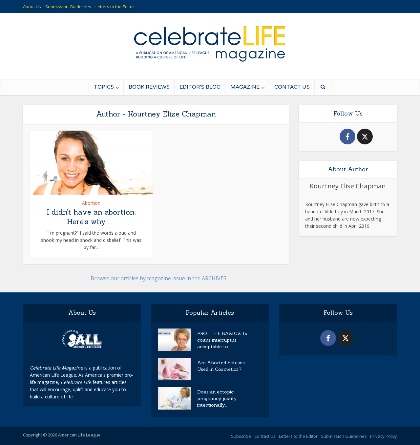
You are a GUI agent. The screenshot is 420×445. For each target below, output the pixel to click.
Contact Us (292, 86)
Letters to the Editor (114, 7)
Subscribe (241, 436)
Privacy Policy (383, 436)
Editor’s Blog (199, 86)
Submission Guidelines (68, 7)
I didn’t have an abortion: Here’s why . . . (91, 216)
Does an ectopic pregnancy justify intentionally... (217, 398)
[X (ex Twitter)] (365, 136)
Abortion (91, 203)
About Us (32, 7)
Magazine (245, 86)
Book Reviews (149, 86)
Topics (104, 86)
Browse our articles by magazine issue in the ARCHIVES (158, 278)
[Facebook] (347, 136)
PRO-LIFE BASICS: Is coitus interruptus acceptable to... (222, 340)
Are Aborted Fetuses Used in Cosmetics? (221, 366)
